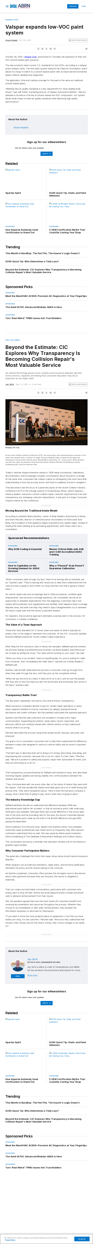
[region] (46, 1239)
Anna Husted (11, 40)
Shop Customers (12, 340)
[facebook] (38, 49)
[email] (55, 49)
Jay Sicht (9, 384)
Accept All (82, 1239)
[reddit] (50, 49)
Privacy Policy (10, 1240)
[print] (86, 49)
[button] (7, 6)
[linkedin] (42, 49)
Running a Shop (11, 20)
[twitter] (46, 49)
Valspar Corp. (30, 57)
